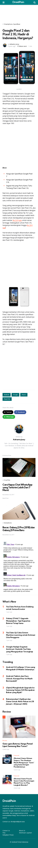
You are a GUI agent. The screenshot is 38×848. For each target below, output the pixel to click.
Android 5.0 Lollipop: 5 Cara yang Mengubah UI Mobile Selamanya (20, 668)
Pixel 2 (24, 394)
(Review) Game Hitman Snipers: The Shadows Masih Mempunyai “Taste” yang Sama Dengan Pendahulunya (24, 762)
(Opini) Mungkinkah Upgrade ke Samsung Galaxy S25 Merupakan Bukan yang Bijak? (20, 690)
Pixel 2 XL (7, 399)
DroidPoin (18, 2)
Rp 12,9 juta (17, 220)
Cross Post (7, 480)
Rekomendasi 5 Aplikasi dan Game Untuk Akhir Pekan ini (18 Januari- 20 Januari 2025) (20, 701)
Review (5, 740)
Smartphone (8, 24)
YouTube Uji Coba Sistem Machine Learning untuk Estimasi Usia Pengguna (20, 635)
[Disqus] (19, 566)
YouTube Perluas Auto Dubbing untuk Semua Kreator (20, 607)
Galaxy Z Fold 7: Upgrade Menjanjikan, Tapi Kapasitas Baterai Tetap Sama (18, 620)
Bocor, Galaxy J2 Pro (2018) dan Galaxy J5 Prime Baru (19, 529)
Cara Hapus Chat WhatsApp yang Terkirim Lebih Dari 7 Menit (17, 487)
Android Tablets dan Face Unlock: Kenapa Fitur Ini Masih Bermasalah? (19, 678)
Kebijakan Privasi (8, 835)
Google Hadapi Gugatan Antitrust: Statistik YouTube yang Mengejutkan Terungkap (19, 649)
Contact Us (6, 831)
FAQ (4, 833)
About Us (22, 831)
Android (6, 394)
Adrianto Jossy (14, 44)
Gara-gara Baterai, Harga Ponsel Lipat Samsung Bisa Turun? (18, 744)
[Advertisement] (19, 12)
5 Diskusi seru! (22, 46)
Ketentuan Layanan (25, 833)
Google (15, 394)
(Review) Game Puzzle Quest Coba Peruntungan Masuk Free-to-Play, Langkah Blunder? (24, 782)
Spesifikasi (16, 24)
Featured (16, 755)
